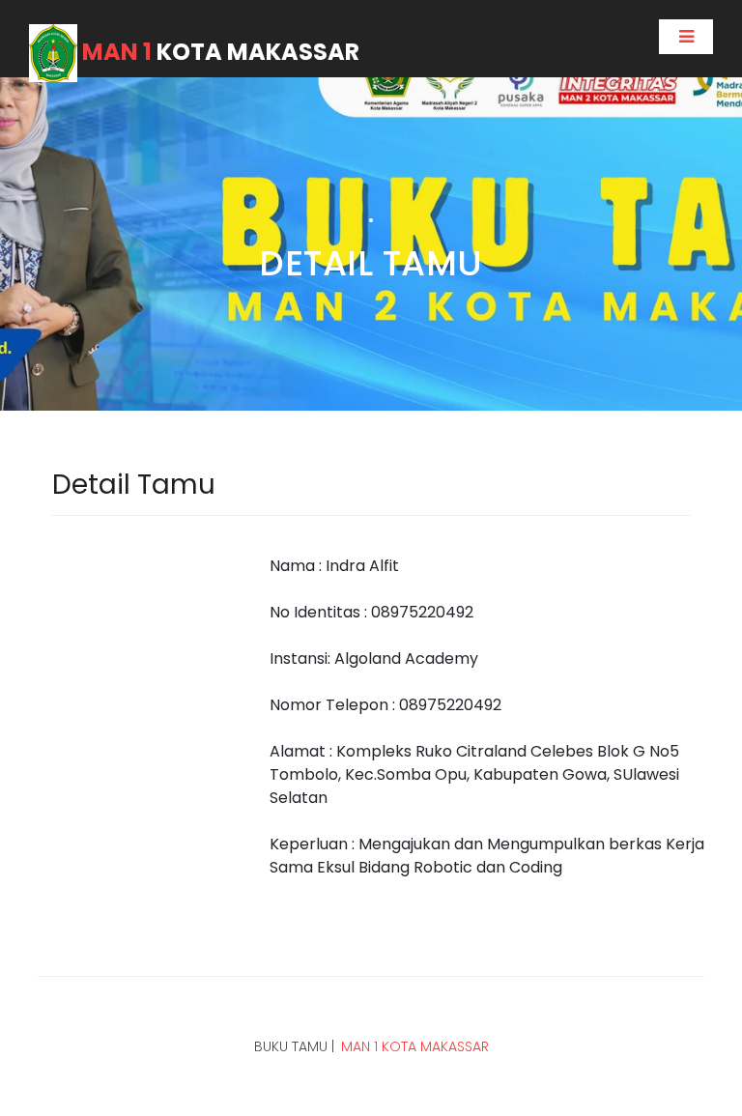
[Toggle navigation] (686, 36)
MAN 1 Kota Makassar (415, 1046)
